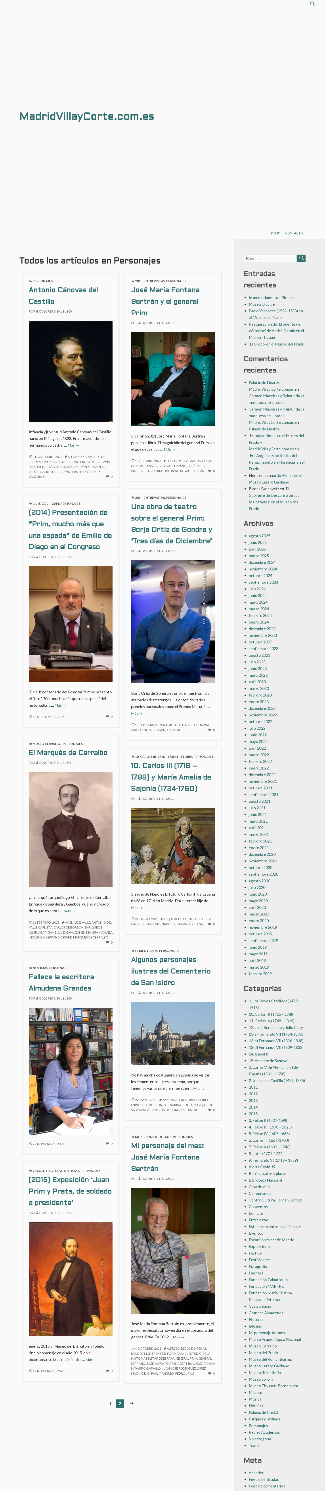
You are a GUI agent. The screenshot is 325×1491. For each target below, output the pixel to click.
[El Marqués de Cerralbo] (71, 829)
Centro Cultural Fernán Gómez (275, 1199)
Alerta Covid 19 (262, 1166)
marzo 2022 (259, 754)
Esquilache (173, 919)
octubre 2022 (260, 721)
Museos (256, 1392)
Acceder (256, 1472)
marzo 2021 (259, 834)
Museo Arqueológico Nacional (275, 1339)
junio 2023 (258, 668)
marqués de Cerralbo (90, 937)
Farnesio (190, 919)
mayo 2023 (258, 675)
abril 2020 (257, 907)
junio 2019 (258, 947)
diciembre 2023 (262, 628)
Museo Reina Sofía (265, 1372)
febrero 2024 (260, 615)
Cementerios (146, 951)
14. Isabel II (41, 503)
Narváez (49, 466)
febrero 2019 (260, 973)
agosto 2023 (259, 655)
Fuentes (256, 1272)
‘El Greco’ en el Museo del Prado (276, 344)
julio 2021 (257, 807)
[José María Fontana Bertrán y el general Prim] (173, 378)
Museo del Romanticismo (270, 1359)
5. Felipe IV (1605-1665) (269, 1133)
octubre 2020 (260, 867)
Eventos (256, 1233)
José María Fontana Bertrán (170, 1363)
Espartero (77, 462)
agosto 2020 (259, 880)
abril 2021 (257, 827)
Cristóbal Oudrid (193, 1100)
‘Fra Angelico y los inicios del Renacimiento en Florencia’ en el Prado (277, 462)
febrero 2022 (260, 761)
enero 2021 (259, 847)
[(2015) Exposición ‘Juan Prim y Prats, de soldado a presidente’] (71, 1278)
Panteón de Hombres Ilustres (175, 1110)
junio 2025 (258, 542)
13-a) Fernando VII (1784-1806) (276, 1034)
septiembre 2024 (263, 582)
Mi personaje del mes (153, 1137)
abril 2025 (257, 549)
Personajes (43, 281)
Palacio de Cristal (263, 1412)
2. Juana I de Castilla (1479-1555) (277, 1080)
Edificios (256, 1213)
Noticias (40, 968)
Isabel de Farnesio (145, 924)
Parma (181, 924)
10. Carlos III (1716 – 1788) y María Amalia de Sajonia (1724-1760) (171, 778)
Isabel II (35, 466)
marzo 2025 (259, 555)
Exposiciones (260, 1246)
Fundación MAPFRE (266, 1286)
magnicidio (140, 1373)
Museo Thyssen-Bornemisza (273, 1385)
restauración (57, 472)
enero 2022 (259, 768)
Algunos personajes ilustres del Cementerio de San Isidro (171, 971)
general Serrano (173, 466)
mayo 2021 (258, 821)
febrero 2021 (260, 841)
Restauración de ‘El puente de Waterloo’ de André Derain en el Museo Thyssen (276, 331)
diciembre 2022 (262, 708)
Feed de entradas (264, 1479)
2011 (253, 1087)
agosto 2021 (259, 801)
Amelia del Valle (77, 922)
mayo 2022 (258, 741)
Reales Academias (264, 1432)
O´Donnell (96, 466)
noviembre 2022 (263, 714)
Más (73, 445)
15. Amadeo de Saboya (268, 1060)
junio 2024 (258, 595)
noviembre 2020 (263, 860)
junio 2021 (258, 814)
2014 (138, 497)
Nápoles (168, 924)
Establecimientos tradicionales (275, 1226)
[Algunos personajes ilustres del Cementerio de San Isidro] (173, 1032)
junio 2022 (258, 734)
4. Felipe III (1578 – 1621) (270, 1126)
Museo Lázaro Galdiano (269, 1365)
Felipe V (204, 919)
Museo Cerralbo (47, 744)
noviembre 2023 (263, 635)
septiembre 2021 (263, 794)
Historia (184, 756)
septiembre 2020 (263, 874)
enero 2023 (259, 701)
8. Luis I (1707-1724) (266, 1153)
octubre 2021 (260, 787)
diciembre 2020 (262, 854)
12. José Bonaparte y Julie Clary (276, 1027)
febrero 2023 (260, 695)
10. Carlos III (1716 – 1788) (271, 1014)
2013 (138, 281)
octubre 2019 (260, 933)
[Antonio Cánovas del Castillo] (71, 370)
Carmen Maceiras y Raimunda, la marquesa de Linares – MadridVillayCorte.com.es (276, 416)
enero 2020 (259, 920)
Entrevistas (154, 281)
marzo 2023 (259, 688)
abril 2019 (257, 960)
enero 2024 (259, 622)
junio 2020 (258, 894)
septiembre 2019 (263, 940)
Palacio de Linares (264, 428)
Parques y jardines (264, 1418)
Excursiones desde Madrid (271, 1239)
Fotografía (258, 1266)
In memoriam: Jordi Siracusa (272, 297)
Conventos (258, 1206)
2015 (36, 1170)
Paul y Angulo (162, 1373)
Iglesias (255, 1326)
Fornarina (172, 1105)
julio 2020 (257, 887)
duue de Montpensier (148, 1353)
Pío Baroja (174, 471)
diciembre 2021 (262, 774)
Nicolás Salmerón (72, 466)
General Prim (186, 1358)
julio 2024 (257, 588)
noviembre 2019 (263, 927)
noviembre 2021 (263, 781)
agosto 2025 (259, 535)
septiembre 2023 (263, 648)
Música (255, 1399)
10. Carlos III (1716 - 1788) (155, 756)
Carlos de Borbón (69, 927)
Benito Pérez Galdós (184, 461)
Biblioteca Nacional (265, 1180)
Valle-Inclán (194, 471)
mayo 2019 (258, 953)
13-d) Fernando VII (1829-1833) (276, 1047)
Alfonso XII (77, 457)
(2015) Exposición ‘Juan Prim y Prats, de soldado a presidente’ (70, 1192)
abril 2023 (257, 681)
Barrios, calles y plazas (268, 1173)
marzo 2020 (259, 913)
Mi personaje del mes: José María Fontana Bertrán (167, 1157)
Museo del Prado (263, 1352)
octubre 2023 (260, 641)
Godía (187, 1105)
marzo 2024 (259, 608)
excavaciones (74, 932)
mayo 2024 (258, 602)
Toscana (195, 924)
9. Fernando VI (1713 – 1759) (273, 1160)
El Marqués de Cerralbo (68, 753)
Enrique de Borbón (146, 1105)
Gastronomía (260, 1306)
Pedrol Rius (154, 471)
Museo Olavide (262, 304)
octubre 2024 (260, 575)
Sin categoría (260, 1438)
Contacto (294, 233)
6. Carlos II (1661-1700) (269, 1140)
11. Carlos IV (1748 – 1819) (271, 1020)
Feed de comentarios (267, 1485)
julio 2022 (257, 728)
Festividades (260, 1259)
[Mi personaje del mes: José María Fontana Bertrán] (173, 1250)
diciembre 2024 (262, 562)
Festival (255, 1253)
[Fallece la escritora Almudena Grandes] (71, 1070)
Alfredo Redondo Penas (186, 1348)
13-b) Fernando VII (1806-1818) (276, 1040)
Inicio (275, 233)
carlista (45, 927)
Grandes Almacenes (266, 1312)
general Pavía (99, 462)
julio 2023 (257, 661)
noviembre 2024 (263, 568)
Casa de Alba (260, 1186)
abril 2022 (257, 748)
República (37, 472)
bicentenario (184, 725)
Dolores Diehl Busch (56, 311)
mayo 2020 (258, 900)
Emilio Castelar (55, 462)
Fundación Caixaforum (268, 1279)
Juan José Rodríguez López (184, 1368)
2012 (253, 1093)
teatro (175, 730)
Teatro (254, 1445)
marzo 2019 (259, 967)
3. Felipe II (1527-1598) (269, 1120)
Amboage (170, 1100)
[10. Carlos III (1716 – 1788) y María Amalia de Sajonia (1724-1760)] (173, 845)
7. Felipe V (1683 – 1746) (270, 1146)
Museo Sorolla (261, 1379)
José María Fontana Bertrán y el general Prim (165, 302)
